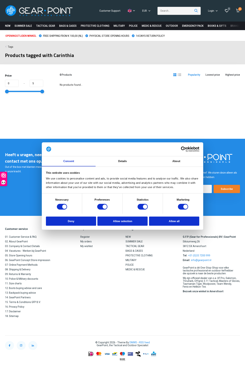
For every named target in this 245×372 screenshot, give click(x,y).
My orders (86, 241)
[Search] (196, 11)
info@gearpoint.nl (201, 260)
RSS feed (144, 342)
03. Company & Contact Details (22, 246)
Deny (71, 220)
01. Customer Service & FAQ (21, 236)
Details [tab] (122, 160)
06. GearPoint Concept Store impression (27, 260)
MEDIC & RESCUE (152, 25)
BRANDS (235, 25)
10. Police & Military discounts (21, 278)
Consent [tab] (68, 160)
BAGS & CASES (68, 25)
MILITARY (119, 25)
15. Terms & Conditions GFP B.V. (23, 302)
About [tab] (176, 160)
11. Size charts (13, 283)
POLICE (133, 25)
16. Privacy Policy (14, 306)
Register (85, 236)
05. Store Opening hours (18, 255)
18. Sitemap (12, 316)
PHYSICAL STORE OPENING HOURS (109, 35)
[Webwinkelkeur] (236, 342)
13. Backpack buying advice (20, 292)
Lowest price (213, 74)
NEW (7, 25)
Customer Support (109, 10)
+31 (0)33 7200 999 (199, 255)
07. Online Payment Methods (21, 264)
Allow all (174, 220)
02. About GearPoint (16, 241)
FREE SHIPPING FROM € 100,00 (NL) (63, 35)
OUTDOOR (172, 25)
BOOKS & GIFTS (217, 25)
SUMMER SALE (23, 25)
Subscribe (227, 189)
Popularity (194, 74)
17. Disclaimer (13, 311)
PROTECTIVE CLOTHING (95, 25)
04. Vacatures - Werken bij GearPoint (25, 250)
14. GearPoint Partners (18, 297)
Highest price (232, 74)
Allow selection (122, 220)
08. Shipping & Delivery (17, 269)
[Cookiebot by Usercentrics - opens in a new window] (183, 149)
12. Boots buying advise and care (23, 288)
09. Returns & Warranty (18, 274)
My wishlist (86, 246)
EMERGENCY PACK (193, 25)
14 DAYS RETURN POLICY (150, 35)
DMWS (133, 342)
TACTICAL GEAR (45, 25)
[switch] (102, 207)
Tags (10, 46)
